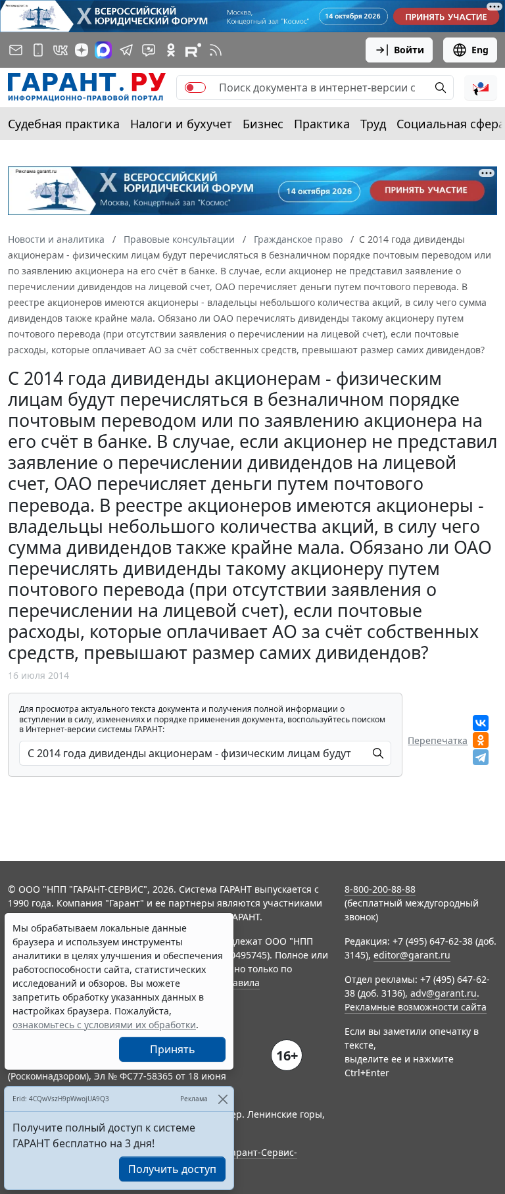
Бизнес (263, 124)
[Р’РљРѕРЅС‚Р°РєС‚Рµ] (481, 723)
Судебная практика (64, 124)
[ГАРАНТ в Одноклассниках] (171, 50)
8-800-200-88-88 (380, 889)
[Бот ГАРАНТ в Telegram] (148, 50)
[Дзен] (81, 50)
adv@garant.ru (443, 993)
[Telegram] (481, 757)
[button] (480, 87)
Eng (480, 49)
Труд (373, 124)
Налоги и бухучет (181, 124)
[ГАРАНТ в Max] (103, 50)
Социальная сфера (451, 124)
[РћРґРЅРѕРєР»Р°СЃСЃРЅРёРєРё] (481, 740)
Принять (172, 1049)
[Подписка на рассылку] (16, 50)
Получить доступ (172, 1169)
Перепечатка (438, 740)
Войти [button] (409, 49)
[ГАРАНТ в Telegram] (126, 50)
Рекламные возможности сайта (416, 1007)
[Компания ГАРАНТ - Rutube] (193, 50)
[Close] (222, 1099)
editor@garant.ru (411, 955)
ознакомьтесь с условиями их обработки (104, 1024)
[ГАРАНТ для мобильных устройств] (38, 50)
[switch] (195, 87)
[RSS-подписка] (216, 50)
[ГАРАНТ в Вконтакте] (60, 50)
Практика (322, 124)
